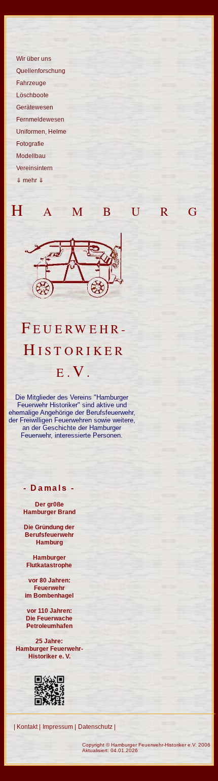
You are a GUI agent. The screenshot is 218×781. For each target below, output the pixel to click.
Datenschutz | (97, 726)
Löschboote (32, 95)
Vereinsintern (34, 168)
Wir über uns (33, 58)
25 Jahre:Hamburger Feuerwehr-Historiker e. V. (49, 649)
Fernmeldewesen (40, 119)
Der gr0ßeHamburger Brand (49, 508)
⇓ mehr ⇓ (30, 180)
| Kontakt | (27, 726)
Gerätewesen (34, 107)
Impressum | (59, 726)
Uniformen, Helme (41, 131)
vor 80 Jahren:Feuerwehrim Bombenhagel (49, 588)
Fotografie (30, 143)
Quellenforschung (40, 70)
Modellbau (31, 156)
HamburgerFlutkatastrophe (49, 561)
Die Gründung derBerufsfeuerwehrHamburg (49, 535)
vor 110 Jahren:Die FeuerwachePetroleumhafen (49, 618)
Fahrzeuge (31, 83)
